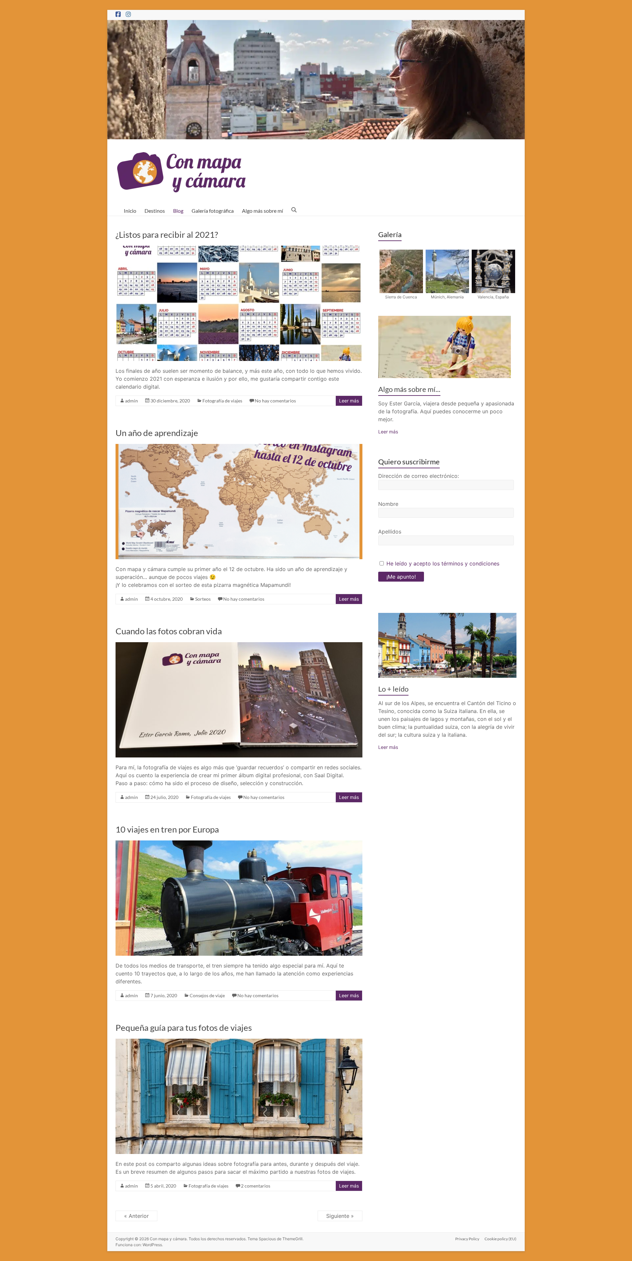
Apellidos (389, 531)
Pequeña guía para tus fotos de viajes (184, 1027)
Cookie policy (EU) (500, 1238)
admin (131, 400)
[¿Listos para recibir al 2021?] (239, 249)
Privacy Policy (467, 1238)
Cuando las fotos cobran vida (169, 631)
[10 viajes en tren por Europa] (239, 843)
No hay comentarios (275, 400)
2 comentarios (255, 1186)
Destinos (155, 210)
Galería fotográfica (213, 210)
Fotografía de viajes (222, 400)
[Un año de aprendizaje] (239, 447)
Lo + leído (393, 688)
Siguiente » (340, 1216)
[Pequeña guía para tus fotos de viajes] (239, 1042)
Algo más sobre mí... (409, 389)
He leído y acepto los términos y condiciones (442, 563)
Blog (178, 210)
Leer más (349, 400)
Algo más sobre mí (262, 210)
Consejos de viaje (207, 995)
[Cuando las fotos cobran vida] (239, 645)
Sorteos (203, 599)
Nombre (388, 504)
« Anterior (136, 1216)
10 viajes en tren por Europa (167, 829)
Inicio (130, 210)
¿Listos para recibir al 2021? (167, 234)
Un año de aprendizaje (157, 432)
